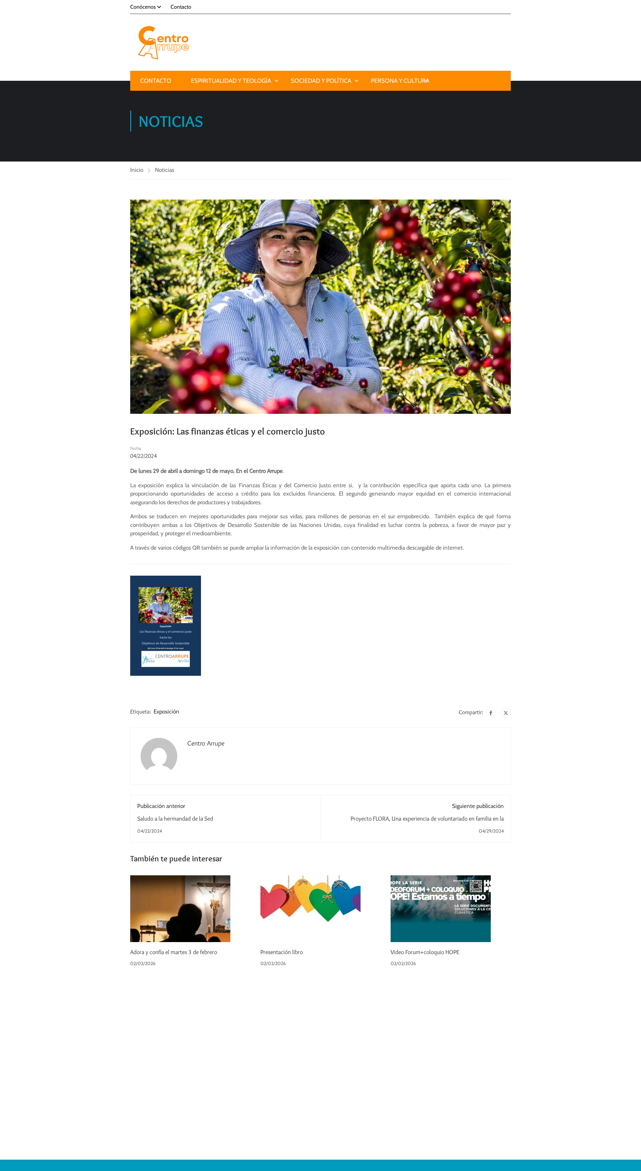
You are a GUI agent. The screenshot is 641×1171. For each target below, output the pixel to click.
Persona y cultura (400, 80)
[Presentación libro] (310, 908)
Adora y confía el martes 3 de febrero (173, 952)
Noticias (164, 170)
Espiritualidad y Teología (231, 80)
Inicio (136, 170)
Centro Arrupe (205, 743)
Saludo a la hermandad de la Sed (175, 818)
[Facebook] (491, 712)
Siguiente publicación (478, 806)
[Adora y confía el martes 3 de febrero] (180, 908)
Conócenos (143, 7)
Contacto (181, 7)
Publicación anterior (161, 806)
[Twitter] (506, 712)
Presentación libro (281, 952)
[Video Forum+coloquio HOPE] (441, 908)
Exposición (166, 711)
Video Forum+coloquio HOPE (425, 952)
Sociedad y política (321, 80)
